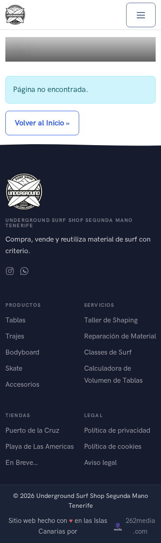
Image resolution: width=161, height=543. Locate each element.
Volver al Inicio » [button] (42, 122)
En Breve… (21, 462)
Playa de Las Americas (39, 446)
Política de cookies (112, 446)
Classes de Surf (107, 352)
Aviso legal (100, 462)
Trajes (14, 336)
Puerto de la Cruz (32, 430)
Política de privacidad (117, 430)
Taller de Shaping (111, 320)
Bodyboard (22, 352)
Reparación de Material (120, 336)
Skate (13, 368)
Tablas (15, 320)
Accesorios (22, 384)
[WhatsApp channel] (24, 270)
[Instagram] (9, 270)
